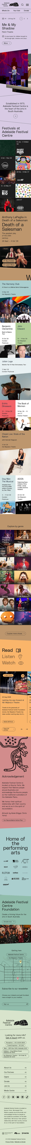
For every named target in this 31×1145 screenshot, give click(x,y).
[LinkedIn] (22, 1097)
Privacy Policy (10, 1142)
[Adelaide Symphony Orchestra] (15, 861)
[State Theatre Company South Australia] (15, 879)
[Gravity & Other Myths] (15, 867)
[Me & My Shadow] (14, 68)
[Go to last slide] (22, 729)
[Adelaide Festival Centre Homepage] (10, 4)
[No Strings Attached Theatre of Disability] (25, 867)
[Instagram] (8, 1097)
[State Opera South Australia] (6, 879)
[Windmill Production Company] (6, 885)
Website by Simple (20, 1142)
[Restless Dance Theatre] (15, 873)
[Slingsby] (25, 873)
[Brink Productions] (6, 867)
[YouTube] (18, 1097)
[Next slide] (27, 729)
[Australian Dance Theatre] (25, 861)
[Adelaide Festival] (6, 861)
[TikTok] (27, 1097)
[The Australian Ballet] (25, 879)
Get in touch (11, 1038)
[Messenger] (13, 1097)
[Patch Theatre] (6, 873)
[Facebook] (4, 1097)
